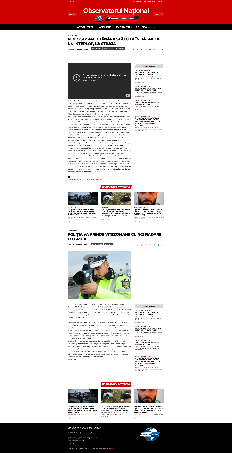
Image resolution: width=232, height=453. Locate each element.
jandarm (107, 177)
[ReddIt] (154, 49)
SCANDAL (86, 179)
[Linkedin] (150, 49)
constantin (81, 177)
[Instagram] (71, 2)
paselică (121, 177)
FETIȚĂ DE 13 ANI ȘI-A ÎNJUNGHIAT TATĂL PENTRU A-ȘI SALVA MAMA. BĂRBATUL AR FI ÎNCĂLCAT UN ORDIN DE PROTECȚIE (82, 212)
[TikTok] (73, 2)
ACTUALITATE (72, 35)
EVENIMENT (104, 207)
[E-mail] (158, 49)
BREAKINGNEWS (108, 49)
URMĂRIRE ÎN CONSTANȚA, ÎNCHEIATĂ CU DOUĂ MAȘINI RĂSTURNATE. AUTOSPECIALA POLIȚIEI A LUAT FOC (115, 211)
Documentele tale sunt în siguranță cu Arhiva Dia (146, 73)
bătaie (73, 177)
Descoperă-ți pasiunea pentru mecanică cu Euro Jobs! (148, 89)
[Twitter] (137, 49)
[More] (162, 49)
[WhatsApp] (146, 49)
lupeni (114, 177)
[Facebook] (68, 2)
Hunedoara (91, 177)
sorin (93, 179)
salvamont (78, 179)
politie (70, 179)
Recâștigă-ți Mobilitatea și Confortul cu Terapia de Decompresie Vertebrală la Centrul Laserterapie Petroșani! (147, 121)
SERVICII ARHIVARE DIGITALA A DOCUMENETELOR (147, 103)
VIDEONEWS (120, 49)
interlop (100, 177)
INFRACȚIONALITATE (140, 207)
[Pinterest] (141, 49)
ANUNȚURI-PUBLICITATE (142, 70)
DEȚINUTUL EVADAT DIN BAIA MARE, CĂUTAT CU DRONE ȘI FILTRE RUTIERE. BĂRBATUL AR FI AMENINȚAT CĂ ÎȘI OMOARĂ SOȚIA (149, 212)
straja (98, 179)
